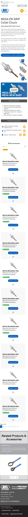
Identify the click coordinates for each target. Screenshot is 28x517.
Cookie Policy (15, 510)
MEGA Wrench (6, 445)
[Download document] (24, 135)
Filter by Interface (14, 143)
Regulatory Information (16, 513)
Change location (5, 3)
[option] (10, 69)
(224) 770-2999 (5, 498)
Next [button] (16, 477)
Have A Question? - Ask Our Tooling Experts (12, 55)
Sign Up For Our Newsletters (10, 501)
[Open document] (3, 127)
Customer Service (6, 510)
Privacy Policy (5, 513)
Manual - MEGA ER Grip (10, 135)
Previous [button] (12, 477)
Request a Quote (13, 169)
